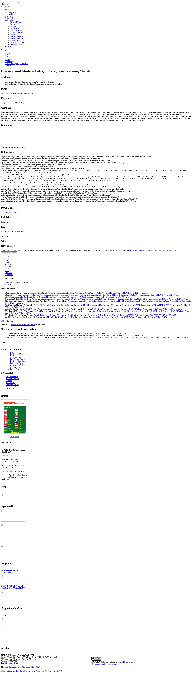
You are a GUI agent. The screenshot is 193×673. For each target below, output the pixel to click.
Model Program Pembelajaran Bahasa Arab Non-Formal (74, 335)
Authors (13, 26)
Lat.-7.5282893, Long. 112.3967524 (27, 667)
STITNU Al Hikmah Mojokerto (13, 465)
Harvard (8, 267)
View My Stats (20, 403)
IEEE (7, 269)
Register (8, 54)
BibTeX (8, 284)
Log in (7, 56)
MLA (7, 271)
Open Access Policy (17, 42)
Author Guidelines (16, 24)
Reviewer (13, 355)
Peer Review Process (17, 359)
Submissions (9, 20)
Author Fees (14, 28)
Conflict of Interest (12, 385)
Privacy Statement (16, 30)
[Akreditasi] (13, 521)
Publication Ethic (12, 377)
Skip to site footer (43, 2)
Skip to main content (8, 2)
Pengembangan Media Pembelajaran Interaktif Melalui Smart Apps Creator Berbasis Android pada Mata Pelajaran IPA (78, 317)
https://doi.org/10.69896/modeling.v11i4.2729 (17, 93)
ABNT (7, 263)
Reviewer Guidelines (17, 361)
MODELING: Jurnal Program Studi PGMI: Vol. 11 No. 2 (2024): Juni (103, 333)
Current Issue (10, 14)
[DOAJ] (14, 498)
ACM (7, 257)
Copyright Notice (16, 32)
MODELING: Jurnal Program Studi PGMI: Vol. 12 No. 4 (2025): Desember (122, 293)
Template (9, 381)
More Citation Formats (9, 252)
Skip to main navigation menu (26, 2)
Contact (8, 46)
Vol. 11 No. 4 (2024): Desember (16, 64)
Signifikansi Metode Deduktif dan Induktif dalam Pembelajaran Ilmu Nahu (50, 333)
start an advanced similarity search (23, 325)
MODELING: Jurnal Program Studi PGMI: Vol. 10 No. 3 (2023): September (155, 309)
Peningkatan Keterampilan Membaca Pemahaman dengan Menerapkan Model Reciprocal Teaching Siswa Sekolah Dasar (111, 301)
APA (7, 261)
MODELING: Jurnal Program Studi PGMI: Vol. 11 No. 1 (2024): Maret (154, 295)
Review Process (15, 40)
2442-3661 (15, 460)
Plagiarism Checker (17, 44)
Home (7, 10)
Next (11, 321)
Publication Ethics (16, 36)
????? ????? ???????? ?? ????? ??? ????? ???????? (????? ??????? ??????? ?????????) (108, 337)
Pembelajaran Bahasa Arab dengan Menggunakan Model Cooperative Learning (49, 297)
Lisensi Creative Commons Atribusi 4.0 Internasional (113, 663)
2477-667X (16, 462)
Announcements (11, 12)
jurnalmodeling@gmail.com (16, 663)
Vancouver (9, 275)
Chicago (8, 265)
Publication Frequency (18, 38)
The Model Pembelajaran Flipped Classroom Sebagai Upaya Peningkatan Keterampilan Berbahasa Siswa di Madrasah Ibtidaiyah (82, 295)
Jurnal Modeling (11, 34)
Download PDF (11, 212)
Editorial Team (10, 18)
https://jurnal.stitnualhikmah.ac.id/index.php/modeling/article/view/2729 (151, 250)
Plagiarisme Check (12, 387)
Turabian (8, 273)
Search (3, 50)
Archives (8, 16)
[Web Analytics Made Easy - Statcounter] (9, 403)
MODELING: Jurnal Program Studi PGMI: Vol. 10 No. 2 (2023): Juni (164, 337)
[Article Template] (16, 582)
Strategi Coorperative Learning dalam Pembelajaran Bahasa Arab (71, 293)
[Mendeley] (10, 641)
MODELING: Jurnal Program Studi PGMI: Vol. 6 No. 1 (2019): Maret (153, 315)
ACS (7, 259)
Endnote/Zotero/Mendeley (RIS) (16, 282)
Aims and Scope (15, 22)
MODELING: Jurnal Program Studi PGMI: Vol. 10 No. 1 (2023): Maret (146, 317)
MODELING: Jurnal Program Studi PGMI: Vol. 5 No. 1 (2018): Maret (104, 297)
